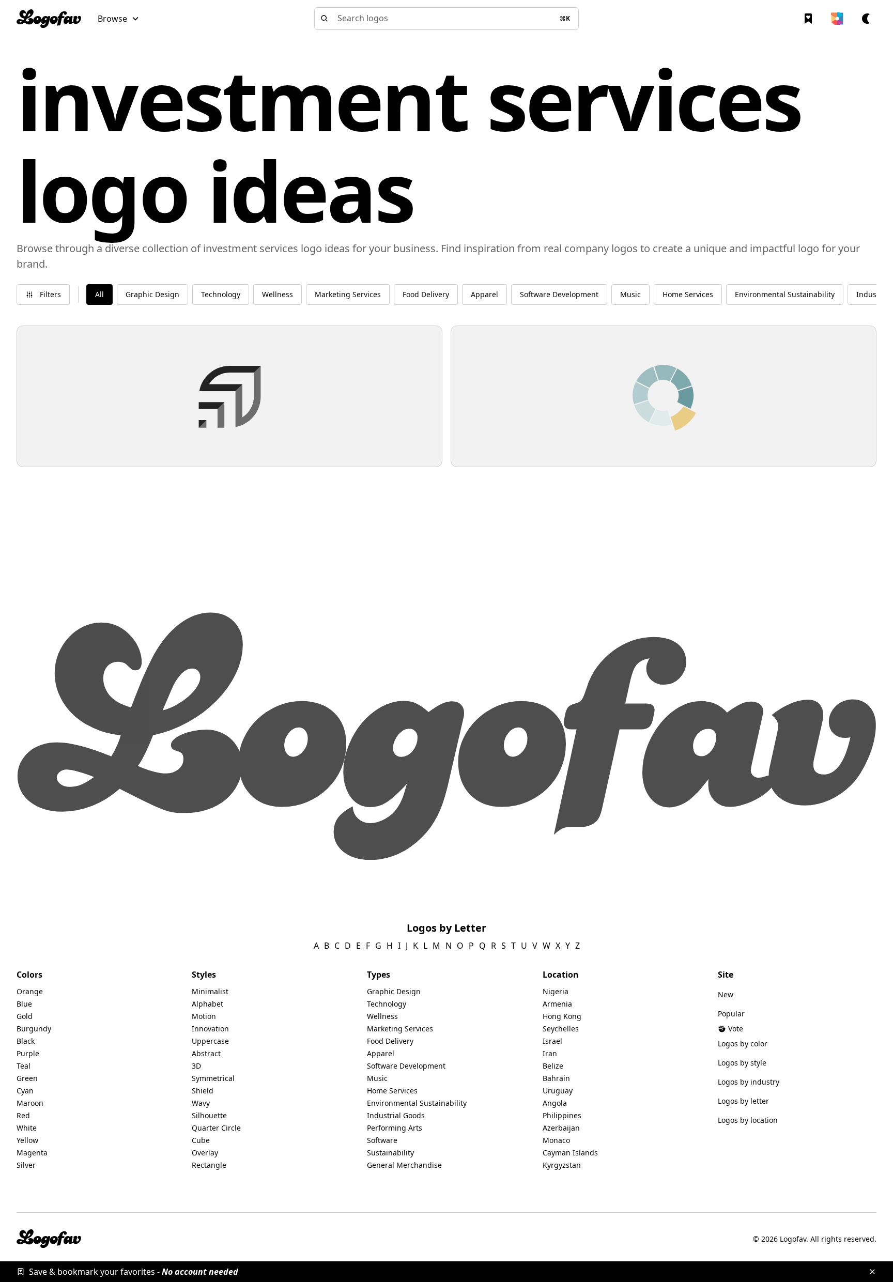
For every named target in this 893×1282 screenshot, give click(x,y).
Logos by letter (743, 1101)
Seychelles (561, 1028)
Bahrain (556, 1078)
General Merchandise (404, 1165)
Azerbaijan (561, 1128)
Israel (552, 1041)
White (27, 1128)
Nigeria (555, 991)
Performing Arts (394, 1128)
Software (382, 1140)
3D (196, 1066)
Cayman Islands (570, 1152)
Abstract (206, 1053)
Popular (731, 1013)
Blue (24, 1004)
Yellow (27, 1140)
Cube (201, 1140)
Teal (23, 1066)
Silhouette (209, 1115)
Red (23, 1115)
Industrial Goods (396, 1115)
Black (26, 1041)
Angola (555, 1103)
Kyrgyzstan (562, 1165)
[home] (49, 18)
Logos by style (742, 1063)
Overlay (205, 1152)
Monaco (556, 1140)
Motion (204, 1016)
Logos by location (748, 1120)
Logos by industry (748, 1082)
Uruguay (558, 1090)
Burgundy (34, 1028)
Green (27, 1078)
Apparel (380, 1053)
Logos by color (742, 1043)
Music (377, 1078)
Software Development (406, 1066)
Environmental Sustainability (417, 1103)
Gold (25, 1016)
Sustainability (390, 1152)
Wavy (201, 1103)
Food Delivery (390, 1041)
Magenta (32, 1152)
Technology (386, 1004)
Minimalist (210, 991)
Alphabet (207, 1004)
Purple (28, 1053)
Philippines (562, 1115)
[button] (118, 18)
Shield (202, 1090)
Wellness (382, 1016)
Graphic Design (394, 991)
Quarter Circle (216, 1128)
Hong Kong (562, 1016)
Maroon (30, 1103)
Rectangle (209, 1165)
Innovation (210, 1028)
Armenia (557, 1004)
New (725, 994)
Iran (550, 1053)
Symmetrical (213, 1078)
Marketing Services (400, 1028)
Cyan (25, 1090)
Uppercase (210, 1041)
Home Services (392, 1090)
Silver (26, 1165)
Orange (30, 991)
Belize (553, 1066)
